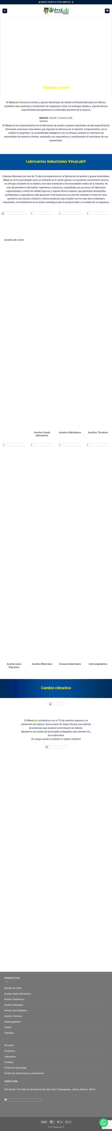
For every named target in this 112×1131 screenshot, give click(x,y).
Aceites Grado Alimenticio (17, 993)
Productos (9, 1051)
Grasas (8, 1027)
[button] (103, 1122)
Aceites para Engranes (15, 1010)
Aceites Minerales (13, 1005)
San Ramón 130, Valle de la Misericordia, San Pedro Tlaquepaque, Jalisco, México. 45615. (50, 1089)
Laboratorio (10, 1056)
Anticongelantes (12, 1021)
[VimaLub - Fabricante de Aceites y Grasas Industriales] (56, 11)
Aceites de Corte (13, 988)
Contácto (8, 1062)
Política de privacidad (15, 1067)
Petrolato (9, 1033)
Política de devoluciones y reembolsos (24, 1073)
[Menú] (4, 11)
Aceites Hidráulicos (14, 999)
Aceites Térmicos (13, 1016)
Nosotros (9, 1045)
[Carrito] (107, 11)
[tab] (43, 118)
